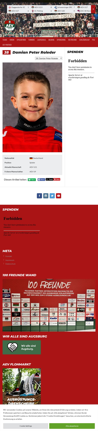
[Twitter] (52, 195)
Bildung (51, 39)
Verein (12, 39)
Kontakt (8, 256)
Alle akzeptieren (72, 426)
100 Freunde (72, 39)
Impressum (9, 260)
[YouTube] (58, 195)
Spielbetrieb (21, 39)
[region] (49, 417)
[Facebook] (39, 195)
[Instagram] (45, 195)
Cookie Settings (26, 426)
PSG (93, 39)
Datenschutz (10, 264)
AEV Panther (7, 44)
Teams (5, 39)
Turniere (31, 39)
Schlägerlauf (84, 39)
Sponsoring (61, 39)
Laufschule (41, 39)
